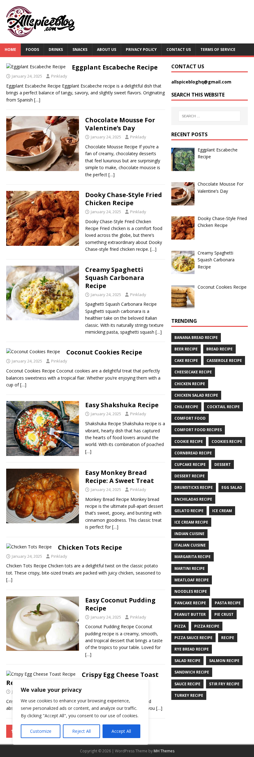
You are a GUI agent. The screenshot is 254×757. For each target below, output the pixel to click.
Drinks (56, 49)
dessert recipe (189, 476)
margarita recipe (192, 556)
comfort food (190, 418)
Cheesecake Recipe (193, 372)
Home (10, 49)
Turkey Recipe (188, 695)
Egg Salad (231, 487)
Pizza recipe (206, 626)
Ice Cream (222, 510)
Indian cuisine (189, 533)
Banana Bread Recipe (196, 337)
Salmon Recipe (224, 660)
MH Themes (164, 751)
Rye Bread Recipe (191, 649)
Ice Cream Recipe (191, 522)
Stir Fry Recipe (224, 684)
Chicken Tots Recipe (90, 547)
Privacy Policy (141, 49)
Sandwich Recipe (191, 672)
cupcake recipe (190, 464)
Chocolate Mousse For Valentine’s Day (120, 124)
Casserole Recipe (224, 360)
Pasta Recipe (228, 603)
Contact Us (178, 49)
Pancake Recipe (190, 603)
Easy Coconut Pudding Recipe (120, 604)
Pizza (180, 626)
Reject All (81, 731)
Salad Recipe (187, 660)
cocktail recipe (223, 406)
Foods (32, 49)
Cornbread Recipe (193, 453)
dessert (222, 464)
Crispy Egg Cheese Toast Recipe (82, 678)
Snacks (79, 49)
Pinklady (59, 76)
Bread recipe (219, 349)
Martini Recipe (189, 568)
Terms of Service (217, 49)
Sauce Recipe (187, 684)
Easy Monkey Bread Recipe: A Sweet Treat (119, 476)
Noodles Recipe (190, 591)
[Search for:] (209, 116)
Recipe (227, 637)
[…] (37, 100)
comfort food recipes (198, 429)
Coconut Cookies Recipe (104, 352)
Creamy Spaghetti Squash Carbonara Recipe (114, 277)
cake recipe (186, 360)
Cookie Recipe (188, 441)
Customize (40, 731)
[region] (80, 712)
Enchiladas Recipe (193, 499)
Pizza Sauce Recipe (193, 637)
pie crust (224, 614)
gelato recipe (189, 510)
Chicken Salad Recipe (196, 395)
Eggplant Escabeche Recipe (115, 67)
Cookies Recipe (227, 441)
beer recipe (186, 349)
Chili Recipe (186, 406)
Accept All (121, 731)
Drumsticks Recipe (193, 487)
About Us (106, 49)
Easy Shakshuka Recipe (122, 405)
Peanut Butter (190, 614)
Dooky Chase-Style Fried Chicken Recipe (123, 199)
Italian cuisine (190, 545)
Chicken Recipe (189, 383)
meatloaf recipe (191, 580)
